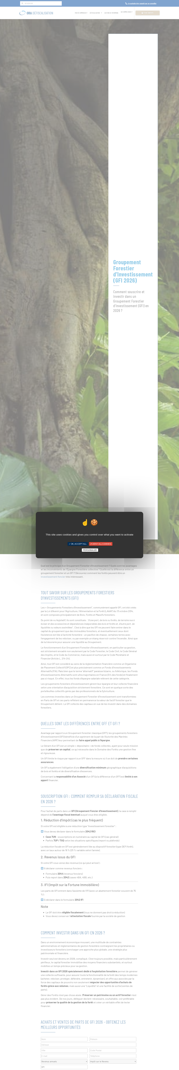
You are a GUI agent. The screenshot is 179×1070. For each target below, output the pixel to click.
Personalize (90, 550)
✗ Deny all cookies (100, 544)
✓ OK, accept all (78, 544)
